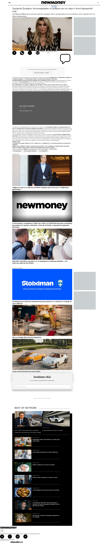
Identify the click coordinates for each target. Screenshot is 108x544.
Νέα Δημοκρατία (17, 151)
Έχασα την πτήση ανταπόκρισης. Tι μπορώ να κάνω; (45, 477)
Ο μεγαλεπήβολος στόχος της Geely (53, 430)
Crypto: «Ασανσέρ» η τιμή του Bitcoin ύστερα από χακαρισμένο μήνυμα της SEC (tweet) (33, 147)
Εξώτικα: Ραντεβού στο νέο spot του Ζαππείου (44, 464)
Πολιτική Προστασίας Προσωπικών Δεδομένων (17, 533)
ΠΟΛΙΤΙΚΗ (54, 6)
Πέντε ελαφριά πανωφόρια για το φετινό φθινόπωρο (45, 452)
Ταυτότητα (31, 533)
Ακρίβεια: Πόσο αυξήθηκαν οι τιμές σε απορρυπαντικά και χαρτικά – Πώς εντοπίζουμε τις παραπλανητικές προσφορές (40, 146)
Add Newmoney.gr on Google (41, 72)
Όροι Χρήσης (3, 533)
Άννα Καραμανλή (43, 151)
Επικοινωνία (37, 533)
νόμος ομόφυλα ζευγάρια (30, 151)
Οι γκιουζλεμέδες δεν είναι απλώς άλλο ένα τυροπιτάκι (46, 490)
